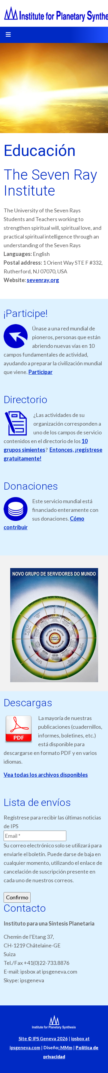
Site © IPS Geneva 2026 (43, 1038)
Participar (40, 372)
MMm (65, 1047)
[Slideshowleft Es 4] (54, 625)
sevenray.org (43, 280)
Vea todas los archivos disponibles (46, 774)
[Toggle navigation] (8, 35)
